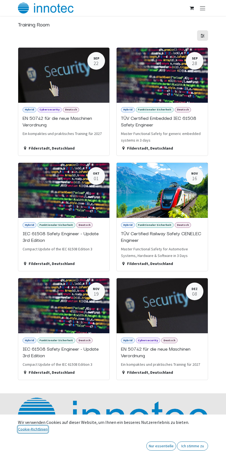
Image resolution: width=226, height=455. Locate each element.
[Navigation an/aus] (202, 8)
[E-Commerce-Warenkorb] (191, 7)
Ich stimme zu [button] (192, 445)
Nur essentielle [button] (161, 445)
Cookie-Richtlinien (33, 429)
